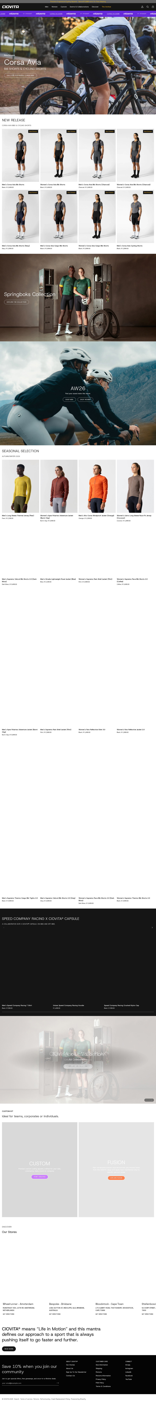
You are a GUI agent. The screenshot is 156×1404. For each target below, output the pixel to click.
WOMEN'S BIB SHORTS (36, 831)
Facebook (129, 1375)
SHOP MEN (69, 399)
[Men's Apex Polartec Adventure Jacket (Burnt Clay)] (20, 700)
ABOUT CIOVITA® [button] (72, 1361)
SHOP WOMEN (85, 399)
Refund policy (45, 1399)
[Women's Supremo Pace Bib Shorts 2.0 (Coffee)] (135, 549)
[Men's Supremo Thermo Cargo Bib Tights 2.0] (20, 868)
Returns (99, 1372)
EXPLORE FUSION (116, 1177)
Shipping (99, 1368)
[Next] (152, 927)
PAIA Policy (100, 1383)
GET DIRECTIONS (8, 1313)
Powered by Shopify (78, 1399)
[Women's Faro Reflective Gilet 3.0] (97, 700)
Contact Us (70, 1375)
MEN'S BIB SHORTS (14, 831)
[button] (47, 7)
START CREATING (39, 1176)
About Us (69, 1368)
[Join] (57, 1383)
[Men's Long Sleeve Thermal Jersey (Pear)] (20, 486)
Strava (127, 1365)
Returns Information (103, 1375)
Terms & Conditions (103, 1386)
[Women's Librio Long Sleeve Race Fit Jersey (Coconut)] (135, 486)
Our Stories (70, 1365)
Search (16, 1399)
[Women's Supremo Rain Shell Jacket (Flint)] (97, 549)
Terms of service (26, 1399)
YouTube (128, 1379)
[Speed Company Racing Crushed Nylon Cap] (129, 966)
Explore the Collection (16, 302)
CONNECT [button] (128, 1361)
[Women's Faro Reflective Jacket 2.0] (135, 700)
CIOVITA (6, 1399)
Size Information (102, 1365)
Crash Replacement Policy (60, 1399)
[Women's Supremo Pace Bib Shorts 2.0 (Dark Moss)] (97, 868)
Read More (9, 1348)
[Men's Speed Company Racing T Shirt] (27, 966)
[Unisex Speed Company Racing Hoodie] (78, 966)
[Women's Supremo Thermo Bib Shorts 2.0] (135, 868)
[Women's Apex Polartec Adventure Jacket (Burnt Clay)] (58, 486)
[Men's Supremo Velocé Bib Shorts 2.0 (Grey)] (58, 868)
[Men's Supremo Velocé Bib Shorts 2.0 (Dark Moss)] (20, 549)
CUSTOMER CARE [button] (102, 1361)
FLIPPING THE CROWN (56, 13)
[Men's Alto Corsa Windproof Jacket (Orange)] (97, 486)
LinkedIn (128, 1372)
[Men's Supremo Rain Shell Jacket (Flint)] (58, 700)
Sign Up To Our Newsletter (76, 1372)
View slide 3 (151, 1099)
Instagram (129, 1368)
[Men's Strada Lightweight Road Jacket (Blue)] (58, 549)
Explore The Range (78, 1066)
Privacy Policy (101, 1379)
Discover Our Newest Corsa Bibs (20, 75)
